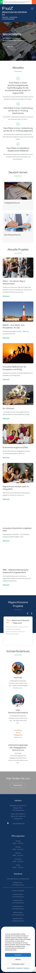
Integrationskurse (12, 202)
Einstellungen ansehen (18, 964)
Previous (27, 614)
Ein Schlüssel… (9, 408)
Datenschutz (19, 968)
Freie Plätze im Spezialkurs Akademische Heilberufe (18, 149)
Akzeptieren (18, 955)
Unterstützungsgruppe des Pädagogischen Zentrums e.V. (18, 747)
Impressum (26, 968)
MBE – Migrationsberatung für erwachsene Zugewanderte (16, 571)
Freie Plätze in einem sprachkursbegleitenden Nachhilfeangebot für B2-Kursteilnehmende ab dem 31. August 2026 (18, 87)
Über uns (10, 46)
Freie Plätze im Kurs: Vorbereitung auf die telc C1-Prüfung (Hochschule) (18, 110)
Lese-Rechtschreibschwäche (18, 711)
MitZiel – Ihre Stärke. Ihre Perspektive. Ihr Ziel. (13, 326)
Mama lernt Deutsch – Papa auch (20, 621)
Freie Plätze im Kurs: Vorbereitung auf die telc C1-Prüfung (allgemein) (18, 129)
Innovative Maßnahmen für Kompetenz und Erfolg (14, 368)
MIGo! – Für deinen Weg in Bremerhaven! (14, 282)
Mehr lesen (6, 296)
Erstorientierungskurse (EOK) (15, 447)
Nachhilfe (18, 677)
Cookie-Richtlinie (11, 968)
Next (31, 613)
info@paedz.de (18, 818)
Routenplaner (18, 785)
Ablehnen (18, 959)
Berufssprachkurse (12, 234)
